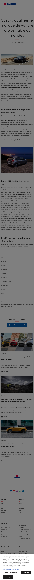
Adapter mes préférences (10, 572)
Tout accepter (8, 577)
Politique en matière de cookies (11, 569)
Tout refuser (26, 572)
